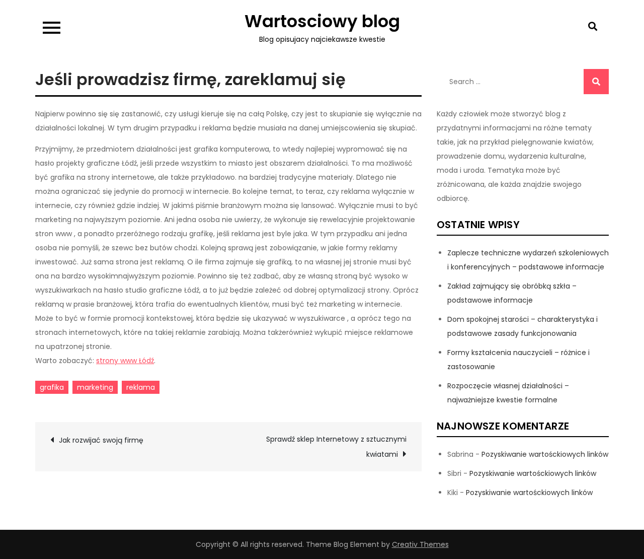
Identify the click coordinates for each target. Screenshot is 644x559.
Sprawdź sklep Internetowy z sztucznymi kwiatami (336, 446)
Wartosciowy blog (322, 21)
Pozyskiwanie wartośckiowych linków (544, 454)
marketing (95, 387)
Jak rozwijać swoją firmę (101, 440)
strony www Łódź (125, 361)
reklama (140, 387)
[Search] (596, 81)
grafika (52, 387)
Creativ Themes (420, 544)
